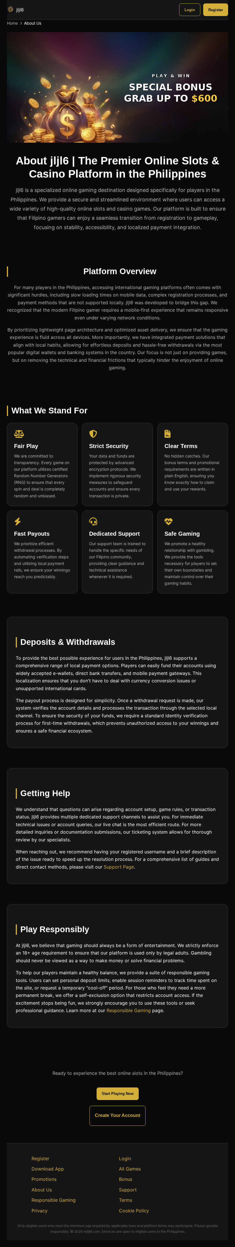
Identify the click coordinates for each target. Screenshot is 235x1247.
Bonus (125, 1179)
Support (128, 1190)
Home (12, 23)
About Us (42, 1190)
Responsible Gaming (129, 1010)
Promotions (44, 1179)
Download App (48, 1169)
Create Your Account (117, 1115)
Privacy (40, 1210)
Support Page (119, 866)
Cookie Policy (134, 1210)
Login (190, 10)
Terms (125, 1200)
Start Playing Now (118, 1093)
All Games (130, 1169)
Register (215, 10)
